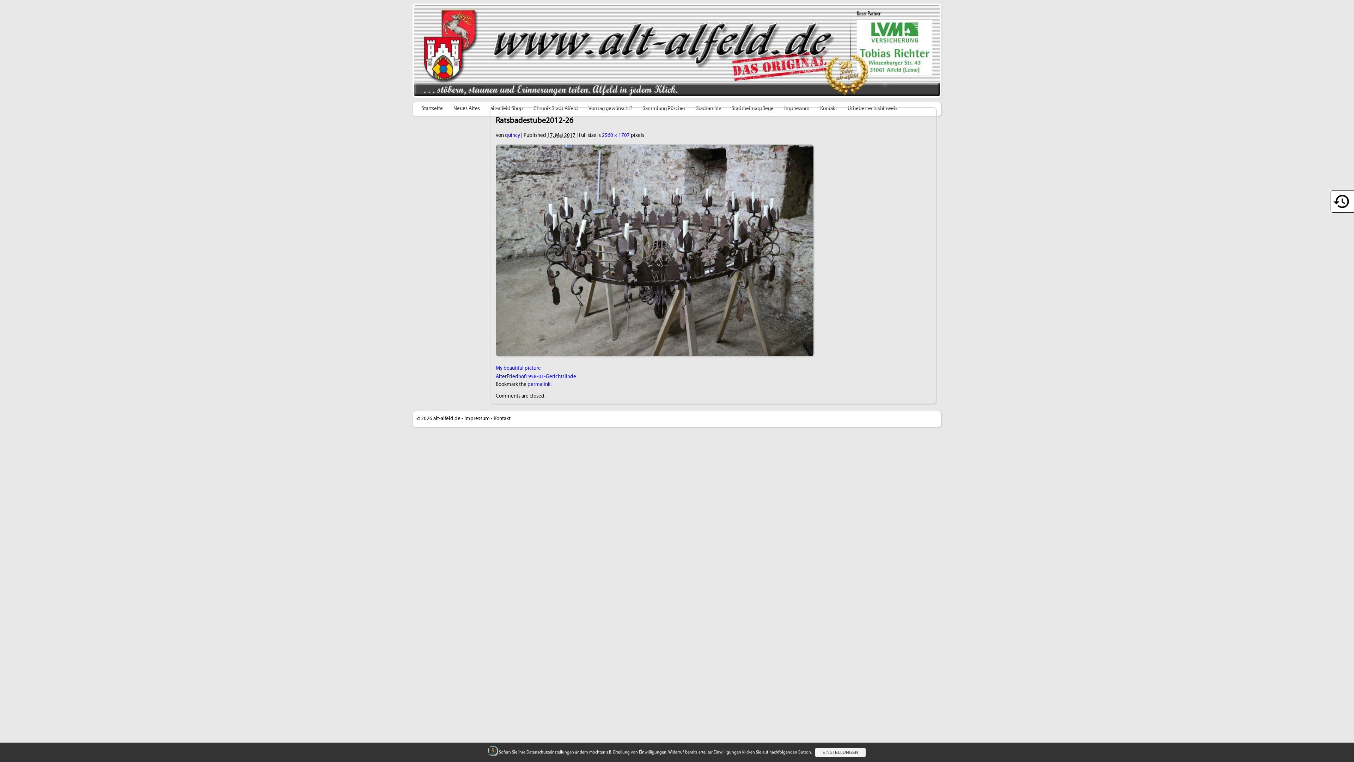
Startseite (432, 108)
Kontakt (502, 419)
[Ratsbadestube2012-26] (655, 148)
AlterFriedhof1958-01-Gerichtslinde (536, 377)
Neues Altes (466, 108)
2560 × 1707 (616, 135)
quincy (512, 135)
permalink (538, 384)
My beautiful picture (518, 368)
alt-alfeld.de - (448, 419)
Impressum (477, 419)
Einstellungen (840, 752)
